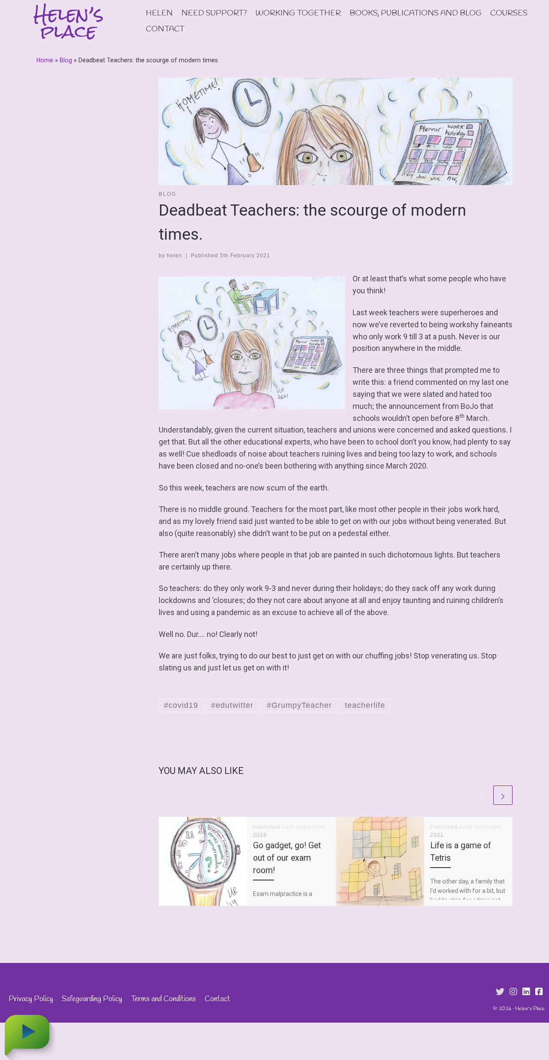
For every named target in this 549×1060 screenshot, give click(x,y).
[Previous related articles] (482, 795)
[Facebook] (539, 992)
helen (174, 256)
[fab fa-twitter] (500, 992)
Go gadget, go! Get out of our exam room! (287, 858)
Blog (66, 60)
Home (44, 60)
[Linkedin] (526, 992)
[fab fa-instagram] (513, 992)
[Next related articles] (503, 795)
